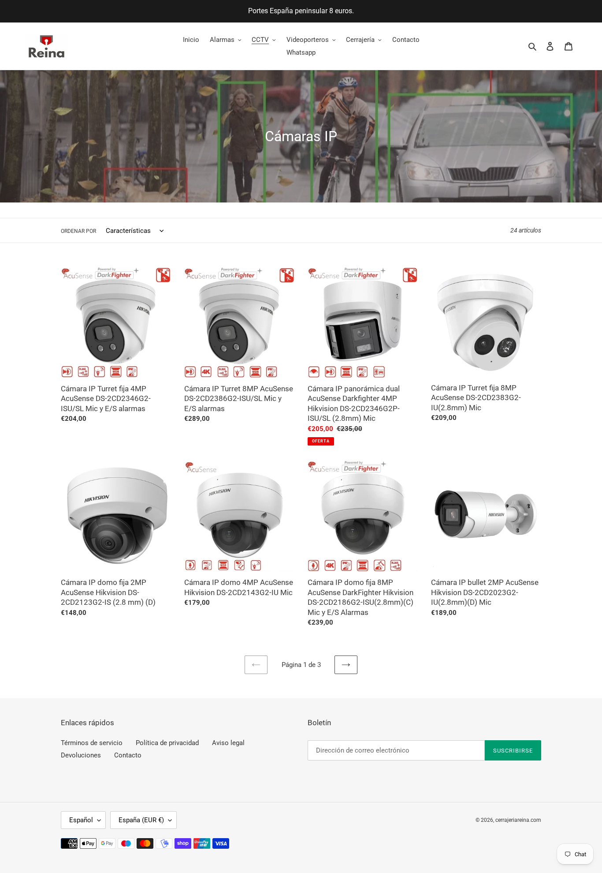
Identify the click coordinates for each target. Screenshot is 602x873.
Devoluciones (81, 755)
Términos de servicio (92, 743)
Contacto (127, 755)
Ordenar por (78, 231)
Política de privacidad (167, 743)
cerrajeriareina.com (518, 820)
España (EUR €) (141, 820)
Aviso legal (228, 743)
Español (81, 820)
